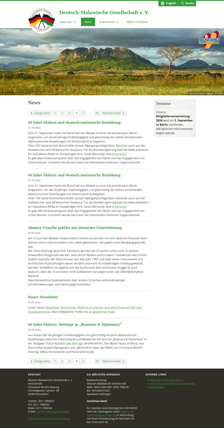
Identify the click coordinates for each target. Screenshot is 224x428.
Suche (190, 3)
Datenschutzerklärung (57, 418)
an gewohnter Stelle (102, 312)
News (88, 22)
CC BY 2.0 (219, 93)
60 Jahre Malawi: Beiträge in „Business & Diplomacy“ (75, 324)
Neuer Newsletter (43, 297)
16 (97, 113)
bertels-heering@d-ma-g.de (53, 411)
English (170, 3)
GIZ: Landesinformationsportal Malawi (172, 383)
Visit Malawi (157, 387)
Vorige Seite (42, 113)
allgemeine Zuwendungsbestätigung (110, 413)
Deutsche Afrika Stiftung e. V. (167, 380)
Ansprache (119, 154)
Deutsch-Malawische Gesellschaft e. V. (104, 12)
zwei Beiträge (74, 343)
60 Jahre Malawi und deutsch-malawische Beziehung (74, 122)
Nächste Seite (112, 113)
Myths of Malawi (137, 22)
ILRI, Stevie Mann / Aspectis (201, 93)
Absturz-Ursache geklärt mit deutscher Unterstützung (75, 227)
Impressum (34, 418)
